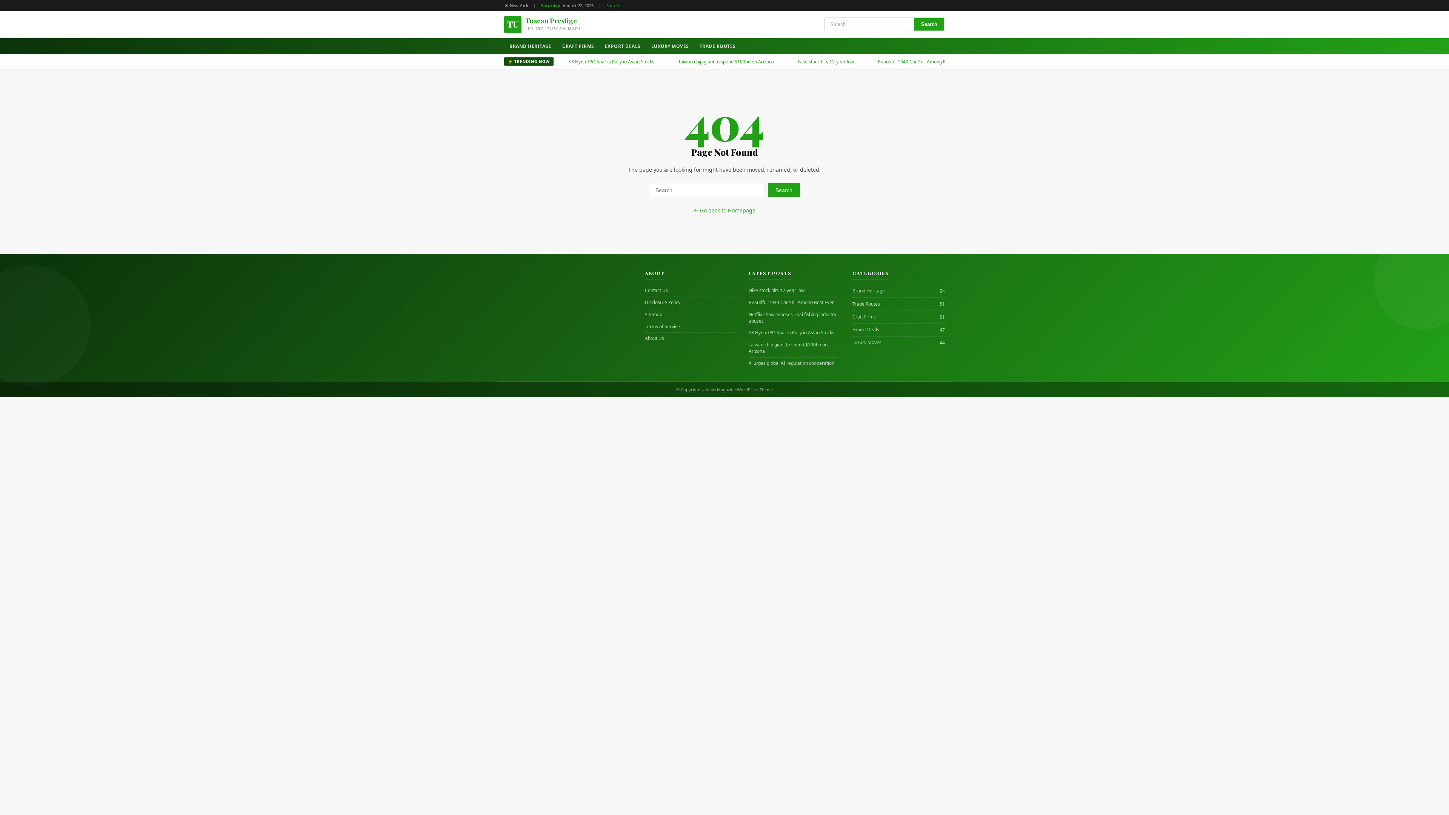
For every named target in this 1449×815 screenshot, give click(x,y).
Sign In (613, 5)
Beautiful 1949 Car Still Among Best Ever (893, 61)
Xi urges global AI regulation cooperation (791, 363)
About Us (654, 338)
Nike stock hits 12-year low (799, 61)
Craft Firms (578, 46)
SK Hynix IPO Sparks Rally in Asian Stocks (585, 61)
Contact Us (656, 291)
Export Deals (623, 46)
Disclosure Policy (662, 303)
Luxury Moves (670, 46)
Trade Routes (718, 46)
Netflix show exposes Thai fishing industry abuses (792, 318)
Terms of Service (662, 327)
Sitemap (653, 315)
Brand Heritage (530, 46)
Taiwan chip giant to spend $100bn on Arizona (699, 61)
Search (929, 24)
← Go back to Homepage (724, 210)
